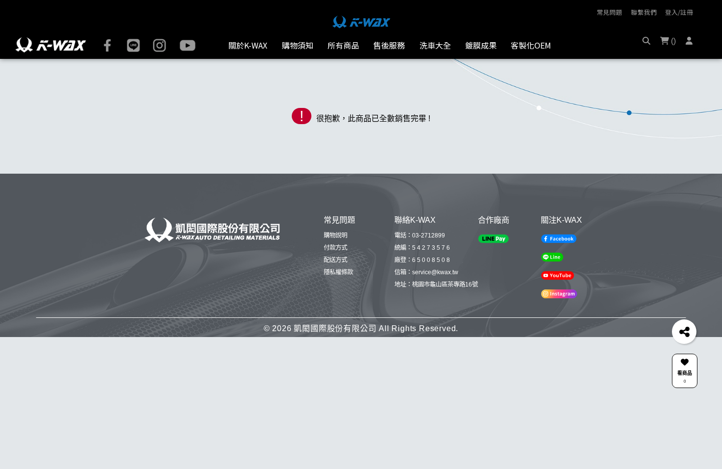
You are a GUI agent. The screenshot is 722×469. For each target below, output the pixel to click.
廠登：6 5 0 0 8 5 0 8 (422, 260)
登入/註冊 (679, 12)
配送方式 (335, 260)
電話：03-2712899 (419, 235)
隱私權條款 (338, 272)
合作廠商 (493, 219)
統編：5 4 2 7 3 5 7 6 (422, 247)
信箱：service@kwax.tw (426, 272)
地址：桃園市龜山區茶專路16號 (436, 284)
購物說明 (335, 235)
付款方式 (335, 247)
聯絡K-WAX (415, 219)
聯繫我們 (644, 12)
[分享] (684, 331)
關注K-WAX (561, 219)
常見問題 (609, 12)
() (672, 41)
